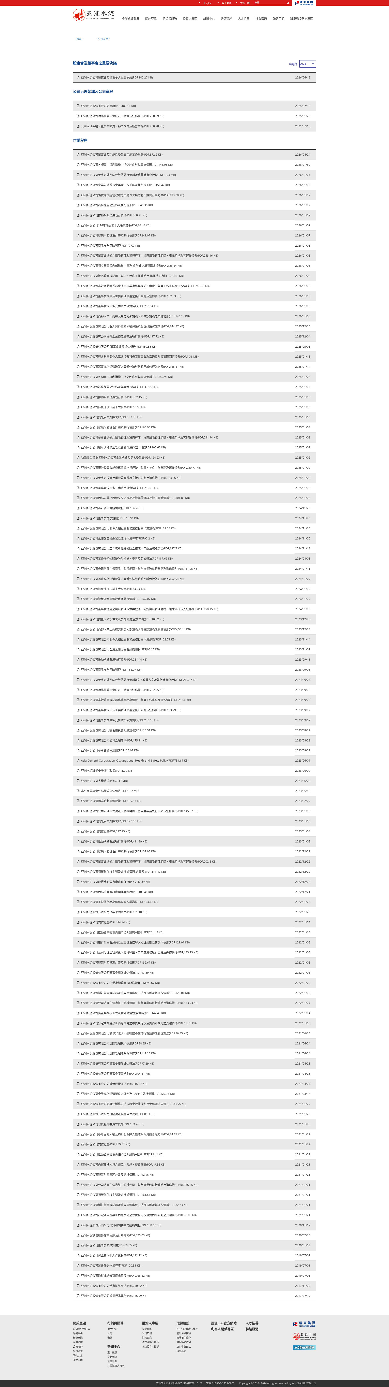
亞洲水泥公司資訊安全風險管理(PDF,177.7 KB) (110, 245)
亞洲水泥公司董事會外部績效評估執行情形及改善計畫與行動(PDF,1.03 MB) (128, 175)
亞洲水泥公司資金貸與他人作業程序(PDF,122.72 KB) (114, 1255)
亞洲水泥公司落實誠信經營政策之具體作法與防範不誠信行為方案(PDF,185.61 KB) (132, 367)
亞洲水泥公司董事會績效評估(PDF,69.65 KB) (109, 1245)
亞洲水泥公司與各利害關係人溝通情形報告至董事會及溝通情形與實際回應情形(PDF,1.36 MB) (140, 356)
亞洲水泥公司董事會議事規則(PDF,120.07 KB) (110, 750)
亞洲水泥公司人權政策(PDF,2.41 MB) (104, 781)
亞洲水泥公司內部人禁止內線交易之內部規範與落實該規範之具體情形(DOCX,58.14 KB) (136, 629)
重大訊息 (112, 1352)
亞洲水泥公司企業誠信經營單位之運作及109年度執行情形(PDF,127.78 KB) (128, 1094)
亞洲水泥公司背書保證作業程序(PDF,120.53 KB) (111, 1265)
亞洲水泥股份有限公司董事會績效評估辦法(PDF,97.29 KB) (117, 1063)
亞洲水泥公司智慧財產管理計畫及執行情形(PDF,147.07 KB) (118, 599)
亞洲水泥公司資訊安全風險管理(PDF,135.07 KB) (111, 669)
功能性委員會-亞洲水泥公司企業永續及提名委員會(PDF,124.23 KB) (123, 457)
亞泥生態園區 (183, 1346)
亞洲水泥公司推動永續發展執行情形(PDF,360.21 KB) (114, 215)
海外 (109, 1338)
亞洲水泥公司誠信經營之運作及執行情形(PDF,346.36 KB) (117, 205)
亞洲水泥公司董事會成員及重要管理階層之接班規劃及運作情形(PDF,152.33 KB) (131, 296)
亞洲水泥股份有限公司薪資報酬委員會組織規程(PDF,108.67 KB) (121, 1225)
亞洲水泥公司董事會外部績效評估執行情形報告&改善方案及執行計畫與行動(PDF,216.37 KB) (139, 680)
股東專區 (147, 1329)
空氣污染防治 (183, 1333)
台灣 (109, 1333)
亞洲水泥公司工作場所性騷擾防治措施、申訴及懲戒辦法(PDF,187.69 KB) (127, 558)
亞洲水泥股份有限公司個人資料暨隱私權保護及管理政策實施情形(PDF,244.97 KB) (132, 326)
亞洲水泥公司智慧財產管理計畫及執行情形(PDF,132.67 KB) (118, 962)
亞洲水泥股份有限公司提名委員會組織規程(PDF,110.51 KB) (118, 730)
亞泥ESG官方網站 (224, 1323)
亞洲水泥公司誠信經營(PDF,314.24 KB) (105, 922)
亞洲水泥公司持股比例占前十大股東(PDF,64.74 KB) (113, 589)
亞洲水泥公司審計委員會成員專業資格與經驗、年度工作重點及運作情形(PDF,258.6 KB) (136, 700)
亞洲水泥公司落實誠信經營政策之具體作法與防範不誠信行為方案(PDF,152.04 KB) (132, 579)
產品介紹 (112, 1329)
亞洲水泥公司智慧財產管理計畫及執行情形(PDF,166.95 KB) (118, 427)
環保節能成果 (183, 1342)
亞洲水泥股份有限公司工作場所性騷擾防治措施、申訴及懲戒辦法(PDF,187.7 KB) (131, 548)
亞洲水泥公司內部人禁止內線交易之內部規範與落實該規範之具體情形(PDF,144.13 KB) (135, 316)
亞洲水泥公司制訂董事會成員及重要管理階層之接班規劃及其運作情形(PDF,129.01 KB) (135, 942)
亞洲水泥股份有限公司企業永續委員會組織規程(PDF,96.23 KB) (120, 649)
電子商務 (226, 3)
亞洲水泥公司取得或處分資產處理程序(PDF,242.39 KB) (115, 882)
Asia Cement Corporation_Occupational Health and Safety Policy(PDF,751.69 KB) (134, 760)
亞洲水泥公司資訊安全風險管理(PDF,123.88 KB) (111, 821)
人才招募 (243, 18)
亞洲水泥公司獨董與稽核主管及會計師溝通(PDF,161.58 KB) (118, 1195)
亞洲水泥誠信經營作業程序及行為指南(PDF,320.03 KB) (115, 1235)
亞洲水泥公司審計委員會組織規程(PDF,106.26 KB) (112, 508)
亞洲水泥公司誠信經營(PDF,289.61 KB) (105, 1144)
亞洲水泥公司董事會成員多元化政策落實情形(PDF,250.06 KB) (119, 488)
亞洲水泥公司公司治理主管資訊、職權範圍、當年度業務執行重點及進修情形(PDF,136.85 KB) (139, 1185)
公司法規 (78, 1351)
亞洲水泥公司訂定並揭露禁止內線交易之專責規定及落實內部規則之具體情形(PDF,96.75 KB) (139, 1023)
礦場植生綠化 (183, 1338)
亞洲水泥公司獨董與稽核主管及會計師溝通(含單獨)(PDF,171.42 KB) (123, 871)
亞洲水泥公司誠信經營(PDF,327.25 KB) (105, 831)
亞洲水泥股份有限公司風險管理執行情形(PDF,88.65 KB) (116, 1043)
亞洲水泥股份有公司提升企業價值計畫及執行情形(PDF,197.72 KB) (122, 336)
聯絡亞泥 (252, 1329)
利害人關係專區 (222, 1329)
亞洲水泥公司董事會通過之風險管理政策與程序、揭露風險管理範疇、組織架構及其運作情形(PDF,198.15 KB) (149, 609)
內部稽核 (78, 1342)
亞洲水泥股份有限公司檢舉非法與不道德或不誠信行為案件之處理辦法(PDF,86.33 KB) (134, 1033)
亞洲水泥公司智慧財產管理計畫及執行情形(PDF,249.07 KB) (118, 235)
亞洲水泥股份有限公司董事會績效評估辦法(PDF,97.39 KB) (117, 972)
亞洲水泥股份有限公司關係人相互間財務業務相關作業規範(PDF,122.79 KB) (128, 639)
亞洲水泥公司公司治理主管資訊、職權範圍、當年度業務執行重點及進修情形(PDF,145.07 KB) (139, 811)
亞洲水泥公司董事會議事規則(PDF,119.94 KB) (110, 518)
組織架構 (78, 1333)
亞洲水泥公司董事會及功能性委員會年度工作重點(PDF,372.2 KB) (121, 154)
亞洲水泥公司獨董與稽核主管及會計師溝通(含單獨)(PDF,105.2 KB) (122, 619)
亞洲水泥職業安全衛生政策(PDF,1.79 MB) (107, 770)
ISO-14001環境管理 (187, 1329)
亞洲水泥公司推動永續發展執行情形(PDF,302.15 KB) (114, 397)
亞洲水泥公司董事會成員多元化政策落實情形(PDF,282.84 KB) (119, 306)
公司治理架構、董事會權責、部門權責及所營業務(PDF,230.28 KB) (122, 126)
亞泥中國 (245, 3)
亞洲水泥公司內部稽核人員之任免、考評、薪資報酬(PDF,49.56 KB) (123, 1164)
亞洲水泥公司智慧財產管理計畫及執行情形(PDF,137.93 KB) (118, 851)
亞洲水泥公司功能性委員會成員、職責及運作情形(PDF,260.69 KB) (122, 116)
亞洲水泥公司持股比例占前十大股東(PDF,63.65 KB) (113, 407)
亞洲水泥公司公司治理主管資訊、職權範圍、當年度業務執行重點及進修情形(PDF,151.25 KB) (139, 568)
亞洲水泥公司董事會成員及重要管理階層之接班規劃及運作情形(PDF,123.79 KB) (131, 710)
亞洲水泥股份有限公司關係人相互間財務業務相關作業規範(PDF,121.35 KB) (128, 528)
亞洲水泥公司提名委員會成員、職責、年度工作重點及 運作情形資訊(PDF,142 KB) (132, 276)
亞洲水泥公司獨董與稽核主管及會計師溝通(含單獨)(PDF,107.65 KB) (123, 447)
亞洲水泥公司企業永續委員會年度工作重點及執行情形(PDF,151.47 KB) (125, 185)
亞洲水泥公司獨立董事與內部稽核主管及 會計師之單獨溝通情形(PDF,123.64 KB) (131, 266)
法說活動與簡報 (150, 1342)
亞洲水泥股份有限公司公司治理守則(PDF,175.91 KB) (114, 740)
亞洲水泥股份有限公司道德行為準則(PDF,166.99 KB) (114, 1296)
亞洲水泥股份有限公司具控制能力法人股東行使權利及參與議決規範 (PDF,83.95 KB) (133, 1104)
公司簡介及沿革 (81, 1329)
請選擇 (293, 64)
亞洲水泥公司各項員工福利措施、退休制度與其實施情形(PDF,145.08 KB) (127, 165)
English (208, 3)
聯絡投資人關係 (150, 1346)
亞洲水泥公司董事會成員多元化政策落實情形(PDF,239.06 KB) (119, 720)
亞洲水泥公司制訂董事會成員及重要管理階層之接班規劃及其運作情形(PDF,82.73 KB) (134, 1205)
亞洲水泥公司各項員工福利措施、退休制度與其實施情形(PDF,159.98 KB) (127, 377)
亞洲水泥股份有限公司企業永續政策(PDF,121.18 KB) (114, 912)
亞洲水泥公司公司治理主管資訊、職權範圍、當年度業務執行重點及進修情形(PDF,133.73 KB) (139, 952)
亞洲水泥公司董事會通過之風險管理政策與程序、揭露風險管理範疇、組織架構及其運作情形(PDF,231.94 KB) (149, 437)
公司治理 (103, 39)
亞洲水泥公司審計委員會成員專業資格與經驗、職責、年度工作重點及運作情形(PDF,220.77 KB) (141, 467)
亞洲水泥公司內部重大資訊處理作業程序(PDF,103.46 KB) (117, 892)
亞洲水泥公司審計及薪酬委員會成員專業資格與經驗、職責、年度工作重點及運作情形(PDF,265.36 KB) (145, 286)
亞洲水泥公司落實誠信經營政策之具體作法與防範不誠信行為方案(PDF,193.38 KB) (132, 195)
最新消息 (112, 1357)
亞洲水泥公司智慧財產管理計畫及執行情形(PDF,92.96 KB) (117, 1174)
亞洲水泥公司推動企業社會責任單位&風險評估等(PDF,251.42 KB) (122, 932)
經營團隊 (78, 1338)
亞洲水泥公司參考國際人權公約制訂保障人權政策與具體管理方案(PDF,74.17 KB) (131, 1134)
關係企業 (78, 1355)
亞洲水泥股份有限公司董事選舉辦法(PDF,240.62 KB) (114, 1286)
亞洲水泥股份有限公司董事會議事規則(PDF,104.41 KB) (115, 1073)
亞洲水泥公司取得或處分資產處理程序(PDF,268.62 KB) (115, 1275)
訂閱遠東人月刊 (115, 1366)
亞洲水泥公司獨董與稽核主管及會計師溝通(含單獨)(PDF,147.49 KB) (123, 1013)
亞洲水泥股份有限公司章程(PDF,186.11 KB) (108, 106)
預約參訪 (181, 1351)
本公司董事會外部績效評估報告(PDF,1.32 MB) (110, 791)
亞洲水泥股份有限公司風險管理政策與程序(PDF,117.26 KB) (118, 1053)
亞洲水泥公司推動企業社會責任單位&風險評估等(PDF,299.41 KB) (122, 1154)
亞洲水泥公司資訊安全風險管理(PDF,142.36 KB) (111, 417)
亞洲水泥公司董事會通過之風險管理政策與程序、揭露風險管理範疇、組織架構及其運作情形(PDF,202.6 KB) (148, 861)
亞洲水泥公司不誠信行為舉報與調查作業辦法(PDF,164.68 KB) (119, 902)
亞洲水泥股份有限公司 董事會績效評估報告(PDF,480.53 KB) (118, 346)
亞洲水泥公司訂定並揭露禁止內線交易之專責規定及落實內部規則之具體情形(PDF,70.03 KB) (139, 1215)
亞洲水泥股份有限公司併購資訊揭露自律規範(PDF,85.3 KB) (118, 1114)
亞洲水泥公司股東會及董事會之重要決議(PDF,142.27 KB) (117, 77)
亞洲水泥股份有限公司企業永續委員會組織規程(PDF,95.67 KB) (120, 983)
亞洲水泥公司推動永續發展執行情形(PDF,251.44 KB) (114, 659)
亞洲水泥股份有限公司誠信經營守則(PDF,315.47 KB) (114, 1084)
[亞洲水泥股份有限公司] (93, 15)
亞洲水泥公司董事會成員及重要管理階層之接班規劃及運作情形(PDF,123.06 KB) (131, 478)
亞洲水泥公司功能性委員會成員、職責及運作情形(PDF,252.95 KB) (122, 690)
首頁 (79, 39)
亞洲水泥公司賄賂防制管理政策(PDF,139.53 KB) (111, 801)
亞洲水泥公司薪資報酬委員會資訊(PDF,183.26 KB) (112, 1124)
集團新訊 (112, 1361)
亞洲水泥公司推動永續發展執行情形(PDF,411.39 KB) (114, 841)
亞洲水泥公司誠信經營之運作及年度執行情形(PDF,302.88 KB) (119, 387)
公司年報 (147, 1333)
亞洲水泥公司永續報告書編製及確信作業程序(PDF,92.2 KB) (118, 538)
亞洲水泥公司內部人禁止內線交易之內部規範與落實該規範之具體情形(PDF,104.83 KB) (135, 498)
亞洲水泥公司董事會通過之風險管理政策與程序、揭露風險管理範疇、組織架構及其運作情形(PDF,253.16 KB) (149, 255)
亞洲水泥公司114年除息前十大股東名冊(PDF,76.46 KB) (115, 225)
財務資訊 (147, 1338)
